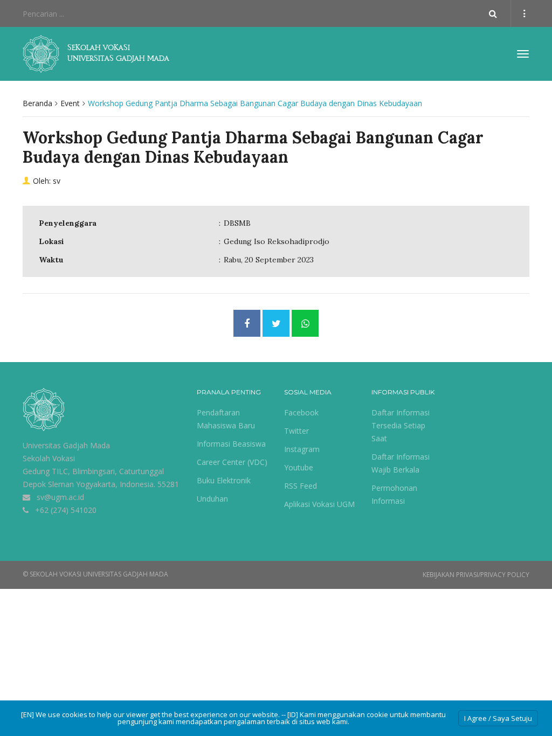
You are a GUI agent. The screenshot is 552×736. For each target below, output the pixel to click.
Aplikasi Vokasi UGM (319, 504)
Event (70, 103)
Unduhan (212, 499)
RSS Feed (300, 486)
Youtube (298, 467)
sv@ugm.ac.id (60, 497)
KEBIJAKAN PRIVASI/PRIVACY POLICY (476, 574)
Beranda (37, 103)
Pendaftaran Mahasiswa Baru (226, 419)
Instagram (302, 449)
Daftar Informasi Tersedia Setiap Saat (400, 425)
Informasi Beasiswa (231, 444)
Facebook (301, 412)
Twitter (296, 431)
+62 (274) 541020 (65, 510)
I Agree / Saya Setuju (498, 718)
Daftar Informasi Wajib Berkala (400, 463)
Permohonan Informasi (394, 494)
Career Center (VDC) (232, 462)
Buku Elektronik (224, 480)
